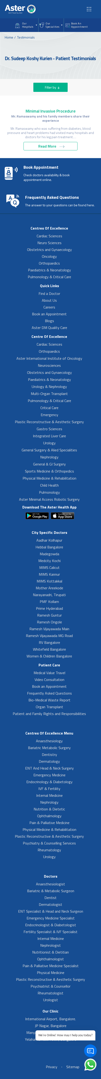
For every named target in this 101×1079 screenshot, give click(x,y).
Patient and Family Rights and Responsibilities (49, 713)
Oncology (49, 256)
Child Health (49, 485)
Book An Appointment (79, 25)
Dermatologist (50, 904)
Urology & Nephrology (49, 386)
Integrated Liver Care (49, 436)
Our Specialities (52, 25)
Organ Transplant (49, 707)
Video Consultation (49, 679)
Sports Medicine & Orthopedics (49, 471)
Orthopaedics (49, 263)
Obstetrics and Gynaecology (49, 249)
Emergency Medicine (49, 775)
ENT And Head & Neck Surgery (49, 768)
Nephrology (49, 457)
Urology (49, 443)
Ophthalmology (49, 816)
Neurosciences (49, 365)
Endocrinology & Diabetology (49, 782)
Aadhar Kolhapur (49, 540)
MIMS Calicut (49, 567)
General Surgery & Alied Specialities (49, 450)
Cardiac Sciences (49, 236)
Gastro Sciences (49, 429)
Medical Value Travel (49, 673)
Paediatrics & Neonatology (49, 270)
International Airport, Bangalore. (50, 1019)
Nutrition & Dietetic (49, 809)
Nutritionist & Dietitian (50, 952)
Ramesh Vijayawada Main (49, 629)
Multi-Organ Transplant (49, 393)
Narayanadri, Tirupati (49, 595)
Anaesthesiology (49, 741)
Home (9, 37)
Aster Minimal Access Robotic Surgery (49, 499)
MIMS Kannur (49, 574)
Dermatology (49, 761)
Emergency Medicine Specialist (51, 918)
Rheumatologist (50, 993)
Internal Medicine (49, 795)
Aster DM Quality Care (49, 327)
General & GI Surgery (49, 464)
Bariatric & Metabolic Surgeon (50, 891)
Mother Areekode (49, 588)
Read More (47, 146)
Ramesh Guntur (49, 615)
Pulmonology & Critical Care (49, 277)
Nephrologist (50, 945)
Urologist (50, 1000)
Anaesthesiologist (50, 884)
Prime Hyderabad (49, 608)
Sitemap (72, 1067)
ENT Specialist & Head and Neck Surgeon (50, 911)
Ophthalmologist (50, 959)
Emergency (49, 415)
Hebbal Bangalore (49, 547)
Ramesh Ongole (49, 622)
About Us (49, 300)
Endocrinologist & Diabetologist (50, 925)
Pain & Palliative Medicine (49, 822)
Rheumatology (49, 850)
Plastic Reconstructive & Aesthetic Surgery (49, 422)
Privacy (51, 1067)
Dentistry (49, 754)
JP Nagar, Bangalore (50, 1025)
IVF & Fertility (49, 788)
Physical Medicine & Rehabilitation (49, 478)
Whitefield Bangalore (49, 649)
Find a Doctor (49, 293)
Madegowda (49, 554)
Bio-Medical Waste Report (49, 700)
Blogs (49, 321)
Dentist (50, 897)
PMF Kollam (49, 601)
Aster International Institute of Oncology (49, 358)
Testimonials (26, 37)
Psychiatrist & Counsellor (50, 986)
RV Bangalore (49, 642)
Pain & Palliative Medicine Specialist (51, 966)
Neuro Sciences (49, 243)
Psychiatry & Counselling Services (49, 843)
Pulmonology (49, 492)
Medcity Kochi (49, 560)
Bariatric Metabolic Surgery (49, 748)
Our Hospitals (27, 25)
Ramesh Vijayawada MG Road (49, 635)
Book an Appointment (49, 314)
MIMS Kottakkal (49, 581)
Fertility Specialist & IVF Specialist (50, 931)
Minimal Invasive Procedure (51, 111)
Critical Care (49, 407)
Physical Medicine (50, 972)
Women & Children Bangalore (49, 656)
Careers (49, 307)
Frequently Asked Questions (49, 693)
